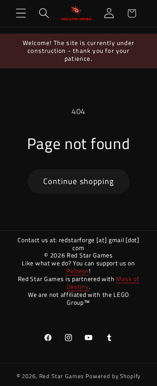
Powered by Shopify (112, 376)
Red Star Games (61, 376)
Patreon (77, 270)
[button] (21, 13)
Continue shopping (78, 181)
